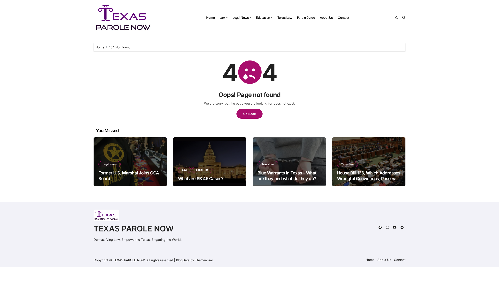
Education (263, 18)
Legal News (241, 18)
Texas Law (284, 18)
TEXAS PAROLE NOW (134, 228)
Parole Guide (306, 18)
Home (210, 18)
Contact (343, 18)
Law (223, 18)
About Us (326, 18)
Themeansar (204, 260)
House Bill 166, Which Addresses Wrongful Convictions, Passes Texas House (368, 178)
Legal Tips (202, 169)
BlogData (182, 260)
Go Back (249, 114)
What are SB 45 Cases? (200, 178)
